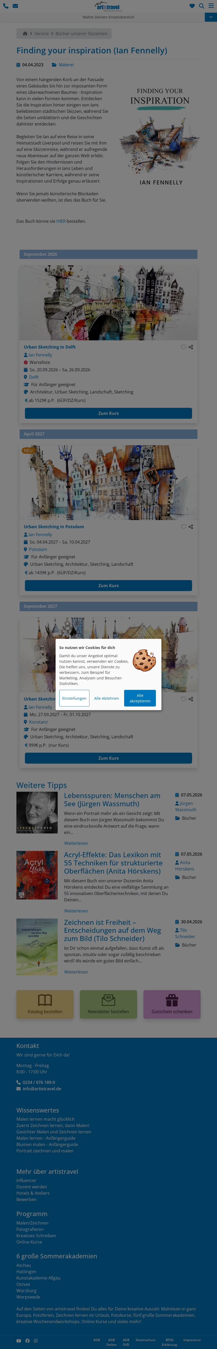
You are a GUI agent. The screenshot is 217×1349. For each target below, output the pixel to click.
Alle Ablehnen (106, 698)
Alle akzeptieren (140, 698)
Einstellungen (74, 698)
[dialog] (108, 674)
